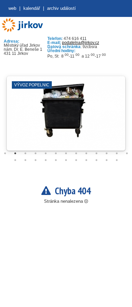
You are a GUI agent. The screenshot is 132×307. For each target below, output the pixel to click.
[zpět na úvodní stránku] (22, 25)
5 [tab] (45, 153)
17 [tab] (45, 160)
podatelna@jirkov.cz (80, 43)
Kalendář (31, 8)
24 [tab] (116, 160)
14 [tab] (15, 160)
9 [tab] (86, 153)
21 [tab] (86, 160)
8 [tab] (76, 153)
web (12, 8)
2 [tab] (15, 153)
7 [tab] (66, 153)
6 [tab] (55, 153)
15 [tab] (25, 160)
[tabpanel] (66, 116)
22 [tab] (96, 160)
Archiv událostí (61, 8)
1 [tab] (5, 153)
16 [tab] (35, 160)
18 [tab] (55, 160)
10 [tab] (96, 153)
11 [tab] (106, 153)
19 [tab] (66, 160)
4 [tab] (35, 153)
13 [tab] (127, 153)
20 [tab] (76, 160)
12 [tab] (116, 153)
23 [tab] (106, 160)
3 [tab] (25, 153)
